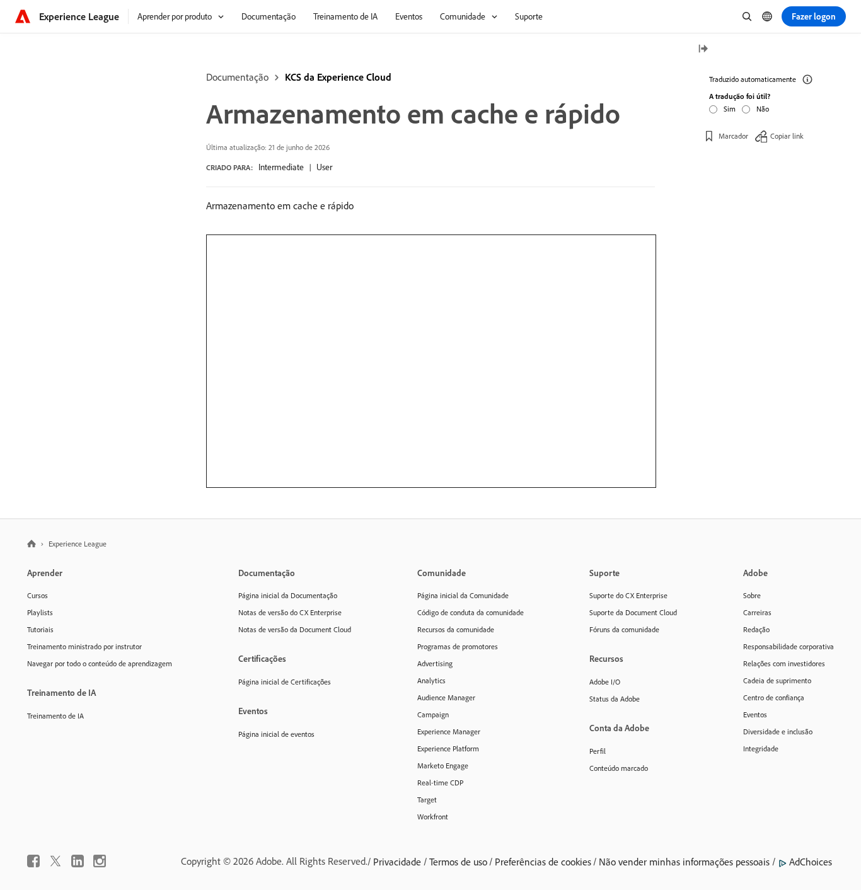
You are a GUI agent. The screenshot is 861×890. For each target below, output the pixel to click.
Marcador (733, 135)
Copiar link (787, 135)
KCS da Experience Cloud (338, 77)
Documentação (237, 77)
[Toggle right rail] (703, 49)
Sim (730, 108)
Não (762, 108)
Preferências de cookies (543, 861)
